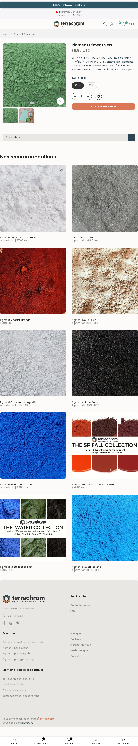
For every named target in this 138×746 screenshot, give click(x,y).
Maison (6, 37)
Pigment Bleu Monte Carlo (16, 487)
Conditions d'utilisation (16, 687)
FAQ (72, 613)
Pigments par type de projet (19, 661)
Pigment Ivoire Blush (84, 322)
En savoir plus (125, 72)
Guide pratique (79, 653)
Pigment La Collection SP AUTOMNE (93, 487)
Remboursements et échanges (21, 698)
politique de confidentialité (18, 681)
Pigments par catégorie (16, 656)
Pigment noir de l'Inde (85, 404)
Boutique (75, 636)
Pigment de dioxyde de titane (18, 240)
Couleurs (75, 641)
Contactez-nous (80, 607)
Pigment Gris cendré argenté (18, 404)
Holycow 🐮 (27, 725)
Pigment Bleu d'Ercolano (86, 569)
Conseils (75, 658)
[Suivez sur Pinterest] (17, 626)
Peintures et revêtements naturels (23, 644)
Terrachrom (47, 721)
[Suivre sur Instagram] (11, 626)
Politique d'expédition (15, 692)
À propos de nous (80, 647)
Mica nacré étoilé (82, 240)
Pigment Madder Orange (15, 322)
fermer (8, 6)
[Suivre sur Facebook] (4, 626)
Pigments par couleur (15, 650)
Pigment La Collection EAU (16, 569)
